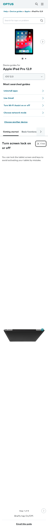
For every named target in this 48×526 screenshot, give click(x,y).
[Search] (36, 4)
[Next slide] (42, 41)
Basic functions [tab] (29, 132)
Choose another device (16, 122)
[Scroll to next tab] (40, 131)
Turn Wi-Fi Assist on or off (17, 105)
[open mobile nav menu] (42, 4)
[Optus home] (8, 4)
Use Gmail (9, 98)
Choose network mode (15, 113)
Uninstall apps (11, 91)
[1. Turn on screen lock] (24, 335)
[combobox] (21, 20)
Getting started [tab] (11, 132)
